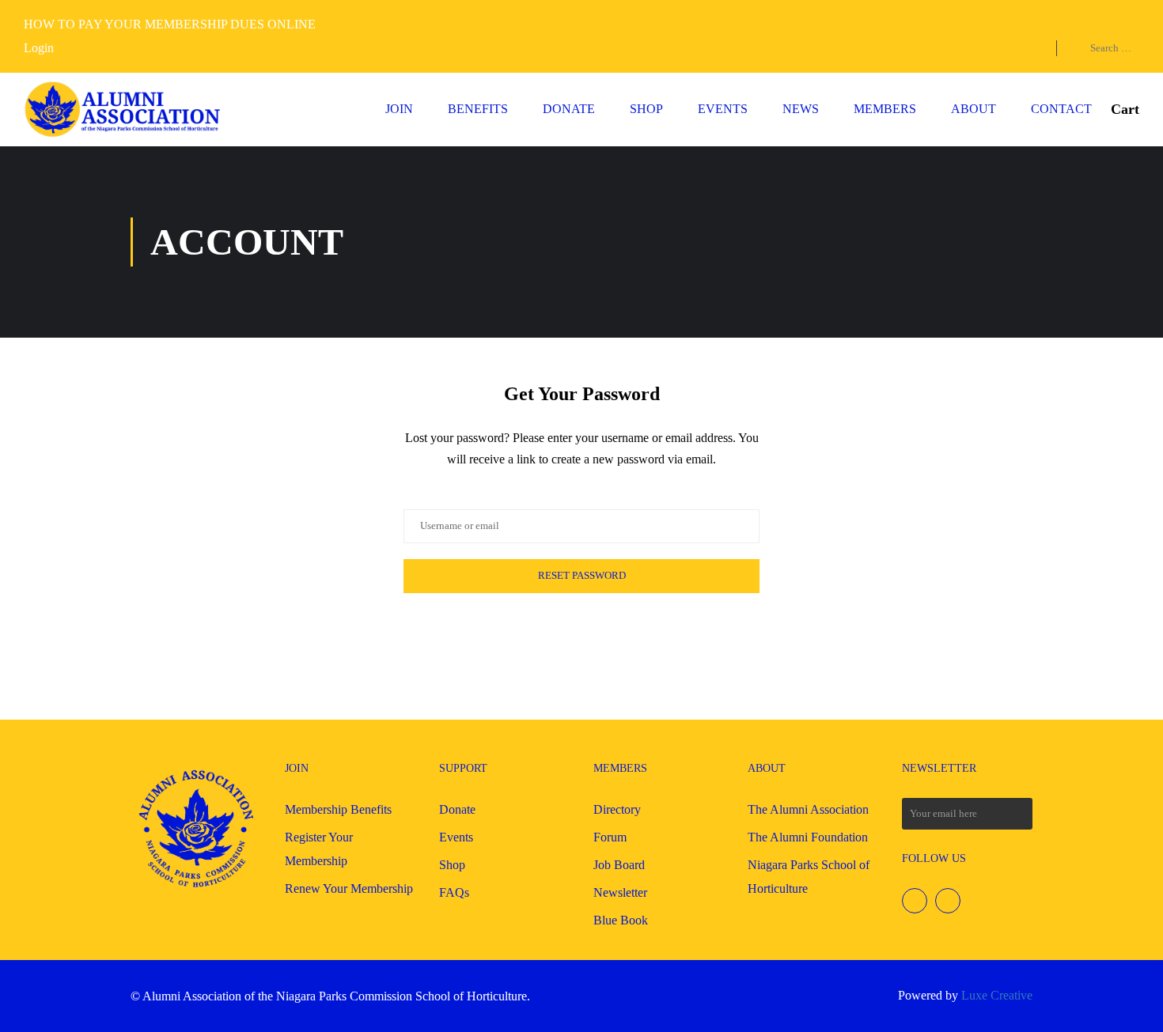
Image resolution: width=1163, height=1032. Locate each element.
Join (399, 108)
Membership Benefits (338, 809)
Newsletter (620, 892)
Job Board (619, 864)
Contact (1061, 108)
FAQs (454, 892)
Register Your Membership (319, 849)
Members (885, 108)
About (973, 108)
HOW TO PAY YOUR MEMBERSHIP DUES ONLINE (170, 24)
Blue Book (620, 920)
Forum (610, 837)
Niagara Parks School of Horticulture (808, 876)
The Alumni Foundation (808, 837)
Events (723, 108)
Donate (569, 108)
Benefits (478, 108)
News (800, 108)
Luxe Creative (996, 995)
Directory (617, 809)
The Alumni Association (808, 809)
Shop (646, 108)
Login (39, 48)
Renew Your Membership (349, 888)
